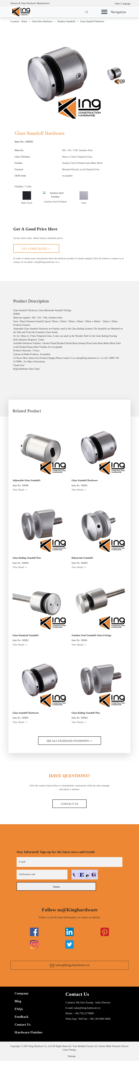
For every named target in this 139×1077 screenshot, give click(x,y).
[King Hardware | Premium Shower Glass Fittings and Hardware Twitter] (105, 931)
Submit (56, 886)
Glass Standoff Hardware (92, 21)
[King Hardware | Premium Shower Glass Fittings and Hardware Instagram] (34, 944)
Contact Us (69, 803)
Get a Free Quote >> (36, 248)
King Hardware (20, 368)
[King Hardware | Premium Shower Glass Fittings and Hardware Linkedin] (69, 931)
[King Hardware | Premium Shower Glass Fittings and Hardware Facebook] (34, 931)
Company (22, 993)
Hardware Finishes (28, 1032)
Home (24, 21)
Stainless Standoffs (66, 21)
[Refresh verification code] (85, 874)
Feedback (21, 1017)
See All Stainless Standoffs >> (70, 740)
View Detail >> (20, 489)
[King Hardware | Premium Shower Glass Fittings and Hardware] (21, 11)
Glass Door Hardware (42, 21)
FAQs (19, 1009)
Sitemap (71, 1056)
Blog (18, 1001)
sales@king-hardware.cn (72, 965)
